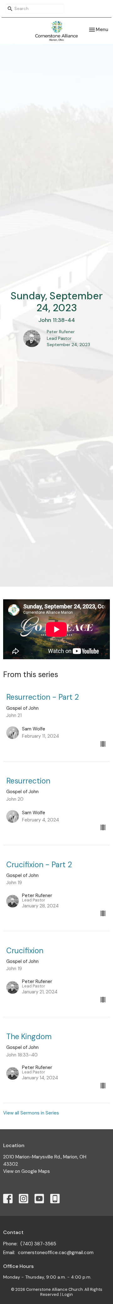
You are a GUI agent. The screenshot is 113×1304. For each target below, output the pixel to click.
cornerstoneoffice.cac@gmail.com (56, 1252)
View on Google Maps (26, 1171)
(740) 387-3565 (38, 1244)
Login (67, 1294)
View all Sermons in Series (31, 1113)
